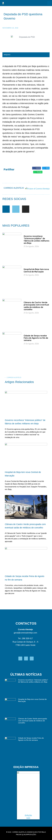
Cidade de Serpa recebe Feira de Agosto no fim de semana (36, 338)
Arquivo (7, 55)
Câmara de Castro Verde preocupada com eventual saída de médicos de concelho (36, 306)
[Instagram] (25, 209)
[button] (48, 3)
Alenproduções (30, 834)
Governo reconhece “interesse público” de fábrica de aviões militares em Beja (36, 239)
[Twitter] (15, 209)
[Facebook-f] (6, 209)
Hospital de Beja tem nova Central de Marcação (36, 270)
